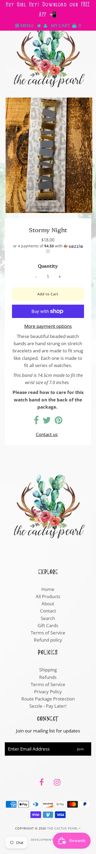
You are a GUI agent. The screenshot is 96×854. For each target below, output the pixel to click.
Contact (48, 611)
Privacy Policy (48, 691)
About (48, 604)
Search (48, 618)
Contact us (47, 434)
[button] (48, 249)
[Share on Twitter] (46, 422)
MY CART (66, 25)
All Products (48, 596)
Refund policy (48, 640)
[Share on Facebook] (36, 422)
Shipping (48, 670)
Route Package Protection (48, 699)
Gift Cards (48, 625)
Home (47, 589)
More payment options (48, 326)
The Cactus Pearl (62, 828)
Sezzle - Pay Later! (47, 706)
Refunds (48, 677)
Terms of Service (48, 633)
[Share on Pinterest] (58, 422)
